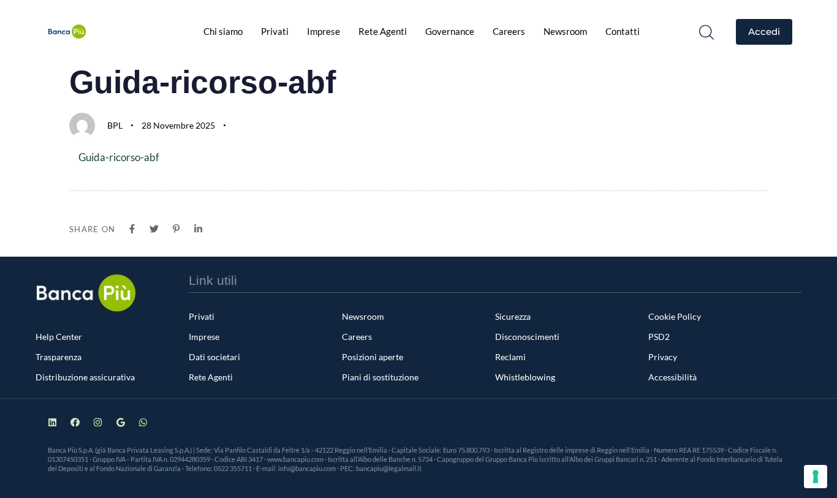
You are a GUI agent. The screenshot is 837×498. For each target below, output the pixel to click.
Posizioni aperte (372, 357)
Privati (275, 31)
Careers (509, 31)
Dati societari (214, 357)
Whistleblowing (525, 377)
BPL (115, 125)
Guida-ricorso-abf (118, 157)
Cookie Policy (674, 316)
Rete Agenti (382, 31)
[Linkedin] (52, 422)
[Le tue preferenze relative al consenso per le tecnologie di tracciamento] (815, 476)
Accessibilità (672, 377)
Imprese (323, 31)
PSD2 (659, 336)
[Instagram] (97, 422)
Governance (449, 31)
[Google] (120, 422)
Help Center (59, 336)
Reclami (510, 357)
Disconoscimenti (527, 336)
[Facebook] (75, 422)
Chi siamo (223, 31)
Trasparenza (58, 357)
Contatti (622, 31)
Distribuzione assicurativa (85, 377)
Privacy (662, 357)
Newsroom (565, 31)
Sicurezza (513, 316)
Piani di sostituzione (380, 377)
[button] (706, 32)
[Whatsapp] (143, 422)
